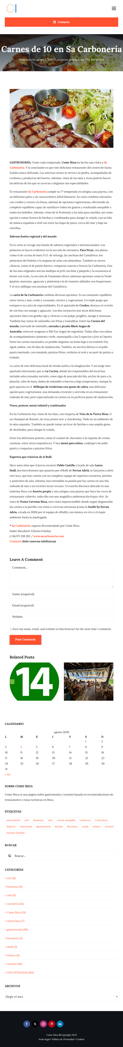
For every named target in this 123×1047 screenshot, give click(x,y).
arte (27, 820)
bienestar (38, 820)
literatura (72, 826)
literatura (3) (14, 938)
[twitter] (35, 1024)
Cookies (80, 1039)
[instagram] (43, 1024)
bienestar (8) (14, 886)
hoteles (59, 826)
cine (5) (11, 895)
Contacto (16, 541)
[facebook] (26, 1024)
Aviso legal (44, 1039)
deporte (11, 826)
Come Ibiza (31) (16, 912)
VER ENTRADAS (94, 59)
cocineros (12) (15, 904)
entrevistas (26, 826)
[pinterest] (51, 1024)
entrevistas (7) (15, 921)
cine (50, 820)
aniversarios (13, 820)
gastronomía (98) (17, 929)
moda (85, 826)
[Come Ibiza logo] (14, 3)
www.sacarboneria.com (48, 536)
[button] (12, 681)
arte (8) (11, 878)
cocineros (85, 820)
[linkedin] (60, 1024)
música (97, 826)
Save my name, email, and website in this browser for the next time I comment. (62, 629)
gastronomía (76, 59)
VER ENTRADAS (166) (20, 972)
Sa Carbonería (37, 191)
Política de (57, 1039)
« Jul (7, 774)
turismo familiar (16, 832)
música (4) (13, 955)
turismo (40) (14, 964)
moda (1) (12, 947)
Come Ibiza (101, 820)
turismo (109, 826)
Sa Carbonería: (21, 525)
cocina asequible (66, 820)
